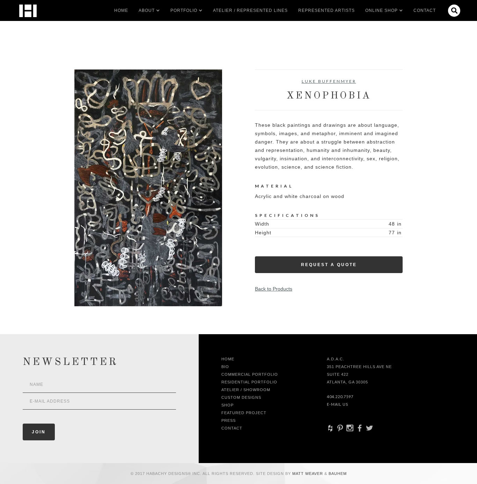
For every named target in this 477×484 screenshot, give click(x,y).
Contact (424, 10)
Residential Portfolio (249, 382)
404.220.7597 (340, 396)
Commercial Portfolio (249, 374)
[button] (146, 10)
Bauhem (337, 473)
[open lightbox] (148, 187)
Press (228, 420)
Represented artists (326, 10)
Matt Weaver (308, 473)
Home (121, 10)
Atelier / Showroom (245, 390)
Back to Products (273, 289)
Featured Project (243, 413)
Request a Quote (329, 264)
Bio (225, 367)
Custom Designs (241, 397)
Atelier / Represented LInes (250, 10)
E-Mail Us (337, 404)
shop (227, 405)
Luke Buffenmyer (329, 81)
